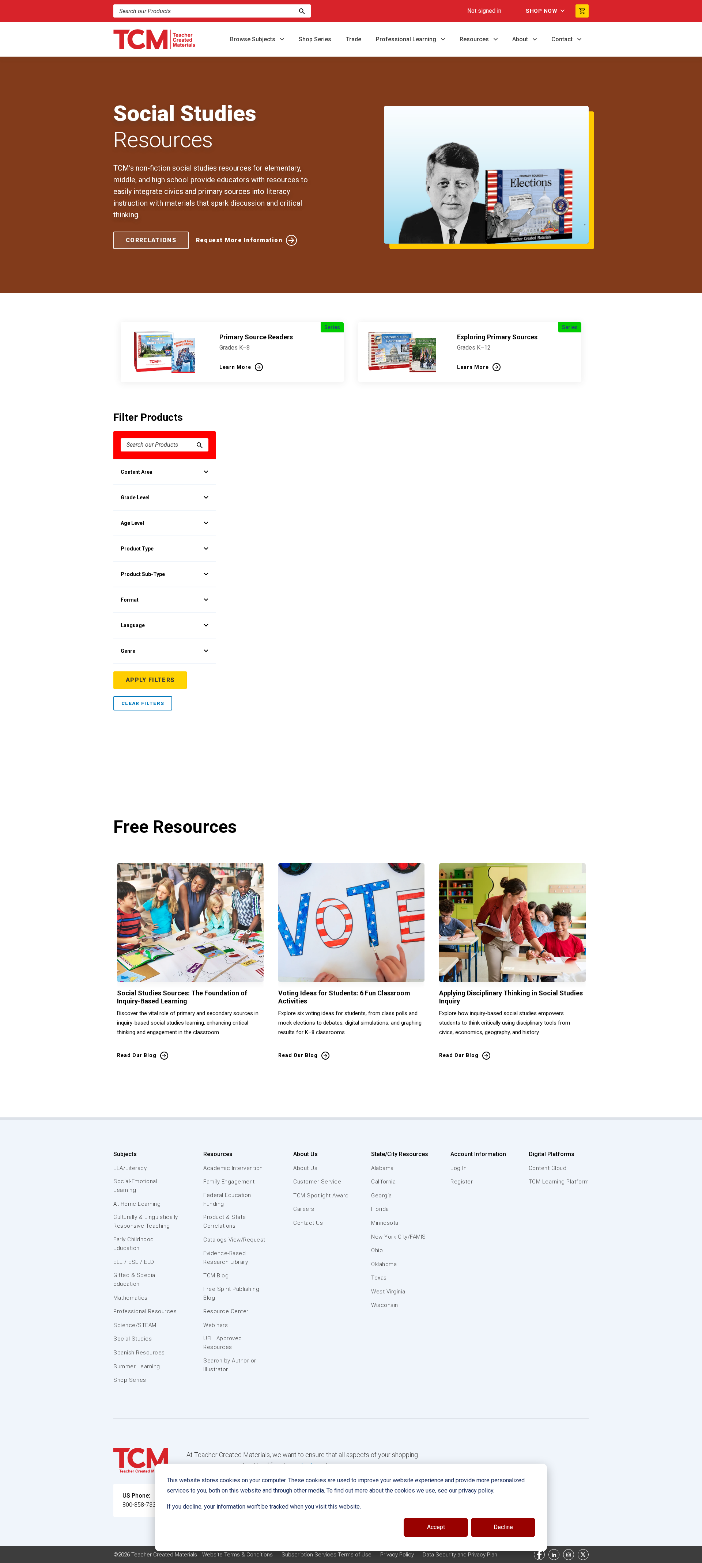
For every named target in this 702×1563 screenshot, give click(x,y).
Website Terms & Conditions (237, 1554)
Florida (380, 1209)
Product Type (137, 549)
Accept (436, 1527)
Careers (303, 1209)
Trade (353, 39)
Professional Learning (407, 39)
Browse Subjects (253, 39)
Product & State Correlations (224, 1221)
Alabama (382, 1168)
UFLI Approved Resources (222, 1342)
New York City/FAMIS (398, 1237)
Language (133, 625)
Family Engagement (229, 1181)
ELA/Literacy (130, 1168)
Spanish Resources (139, 1352)
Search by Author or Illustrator (229, 1365)
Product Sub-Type (143, 574)
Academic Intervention (233, 1168)
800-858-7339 (140, 1504)
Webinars (215, 1325)
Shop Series (315, 39)
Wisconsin (384, 1305)
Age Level (132, 523)
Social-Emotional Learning (135, 1185)
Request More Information (239, 240)
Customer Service (317, 1181)
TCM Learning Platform (559, 1181)
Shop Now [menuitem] (541, 11)
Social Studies (132, 1338)
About (520, 39)
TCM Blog (216, 1275)
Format (130, 600)
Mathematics (130, 1298)
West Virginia (388, 1291)
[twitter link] (583, 1554)
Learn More (235, 367)
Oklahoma (384, 1264)
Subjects (125, 1154)
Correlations (151, 240)
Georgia (381, 1195)
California (383, 1181)
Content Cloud (548, 1168)
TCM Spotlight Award (321, 1195)
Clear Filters (142, 703)
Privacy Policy (397, 1554)
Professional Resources (145, 1311)
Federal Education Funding (227, 1199)
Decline (503, 1527)
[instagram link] (568, 1554)
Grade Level (135, 497)
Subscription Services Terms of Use (326, 1554)
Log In (458, 1168)
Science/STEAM (134, 1325)
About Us (305, 1154)
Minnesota (385, 1223)
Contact (562, 39)
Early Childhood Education (133, 1243)
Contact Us (308, 1223)
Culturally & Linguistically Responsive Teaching (145, 1221)
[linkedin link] (553, 1554)
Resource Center (226, 1311)
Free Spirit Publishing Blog (231, 1293)
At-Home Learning (137, 1204)
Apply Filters (150, 679)
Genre (128, 651)
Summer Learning (136, 1366)
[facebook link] (539, 1554)
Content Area (136, 472)
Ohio (377, 1250)
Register (461, 1181)
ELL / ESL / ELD (133, 1262)
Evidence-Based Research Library (225, 1257)
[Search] (302, 11)
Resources (475, 39)
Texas (379, 1277)
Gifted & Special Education (134, 1279)
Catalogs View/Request (234, 1239)
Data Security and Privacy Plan (460, 1554)
